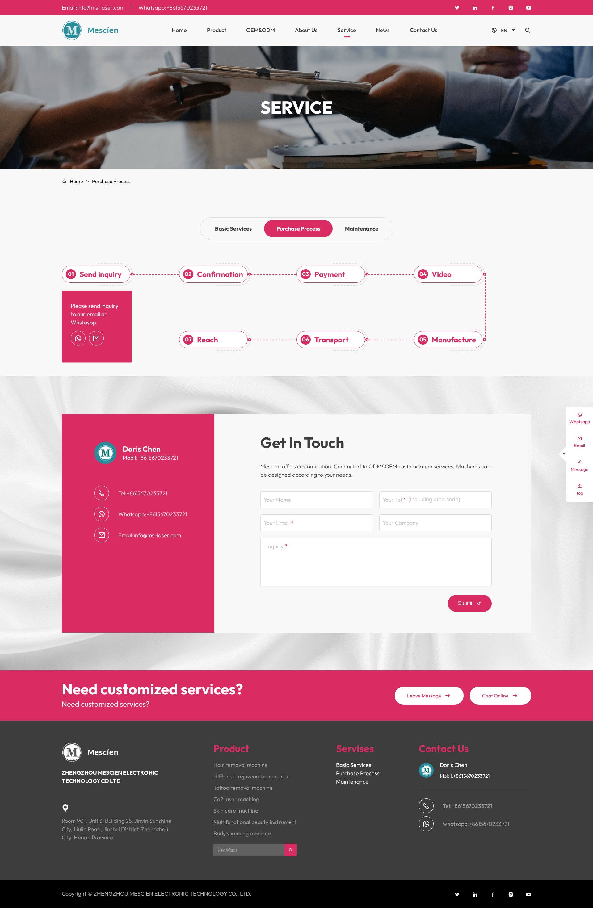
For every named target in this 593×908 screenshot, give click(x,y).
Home (179, 30)
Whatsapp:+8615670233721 (172, 7)
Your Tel (392, 499)
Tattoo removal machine (243, 787)
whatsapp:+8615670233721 (476, 823)
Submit (470, 603)
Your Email (277, 522)
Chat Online (500, 696)
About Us (306, 30)
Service (347, 30)
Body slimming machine (242, 833)
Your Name (277, 499)
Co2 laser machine (236, 799)
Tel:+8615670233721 (142, 493)
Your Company (400, 522)
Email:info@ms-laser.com (93, 7)
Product (216, 30)
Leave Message (428, 696)
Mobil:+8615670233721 (150, 457)
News (383, 30)
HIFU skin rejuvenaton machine (251, 776)
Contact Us (423, 30)
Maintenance (361, 228)
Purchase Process (298, 228)
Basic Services (233, 228)
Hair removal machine (240, 764)
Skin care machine (235, 810)
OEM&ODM (260, 30)
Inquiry (275, 546)
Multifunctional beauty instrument (255, 822)
